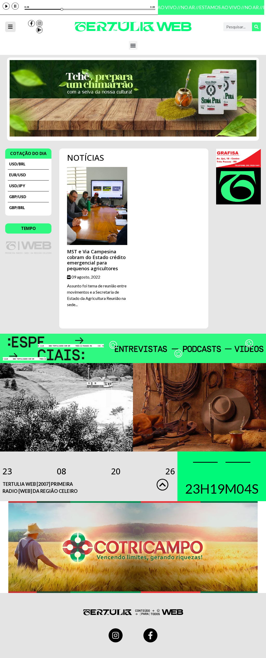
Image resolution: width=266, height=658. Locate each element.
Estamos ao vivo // (219, 7)
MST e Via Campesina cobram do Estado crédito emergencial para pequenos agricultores (96, 260)
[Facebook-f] (31, 23)
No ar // (187, 7)
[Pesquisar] (256, 26)
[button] (133, 45)
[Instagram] (39, 23)
